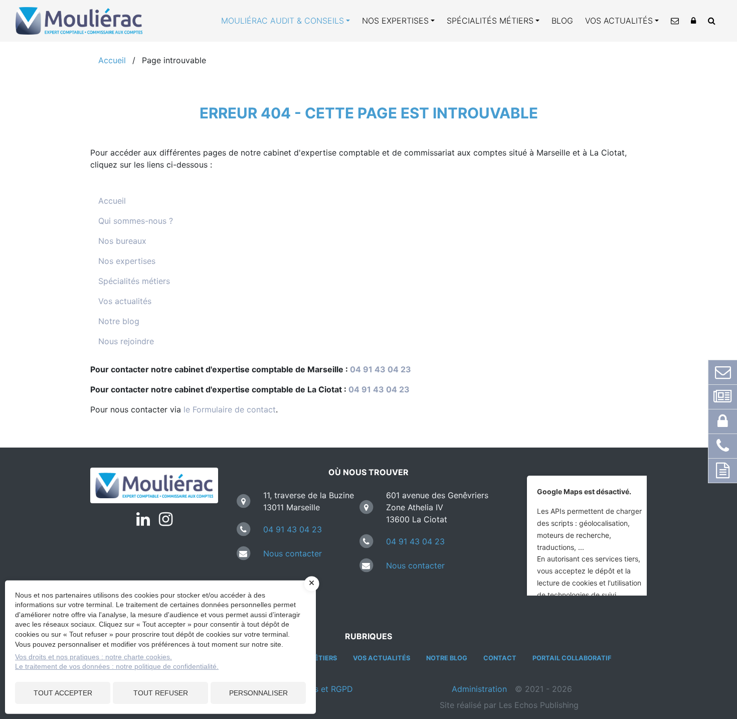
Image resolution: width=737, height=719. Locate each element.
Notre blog (118, 321)
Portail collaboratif (571, 658)
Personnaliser (258, 693)
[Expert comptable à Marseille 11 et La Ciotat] (154, 485)
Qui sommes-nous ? (135, 221)
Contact (499, 658)
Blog (562, 21)
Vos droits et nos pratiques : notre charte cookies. (93, 657)
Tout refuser (160, 693)
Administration (479, 689)
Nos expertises (395, 21)
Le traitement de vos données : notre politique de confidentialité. (117, 666)
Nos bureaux (122, 241)
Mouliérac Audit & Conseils (282, 21)
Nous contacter (292, 553)
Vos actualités (619, 21)
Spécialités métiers (490, 21)
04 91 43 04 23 (380, 369)
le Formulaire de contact (229, 409)
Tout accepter (63, 693)
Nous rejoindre (126, 341)
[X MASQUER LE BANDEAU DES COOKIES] (311, 584)
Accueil (112, 201)
